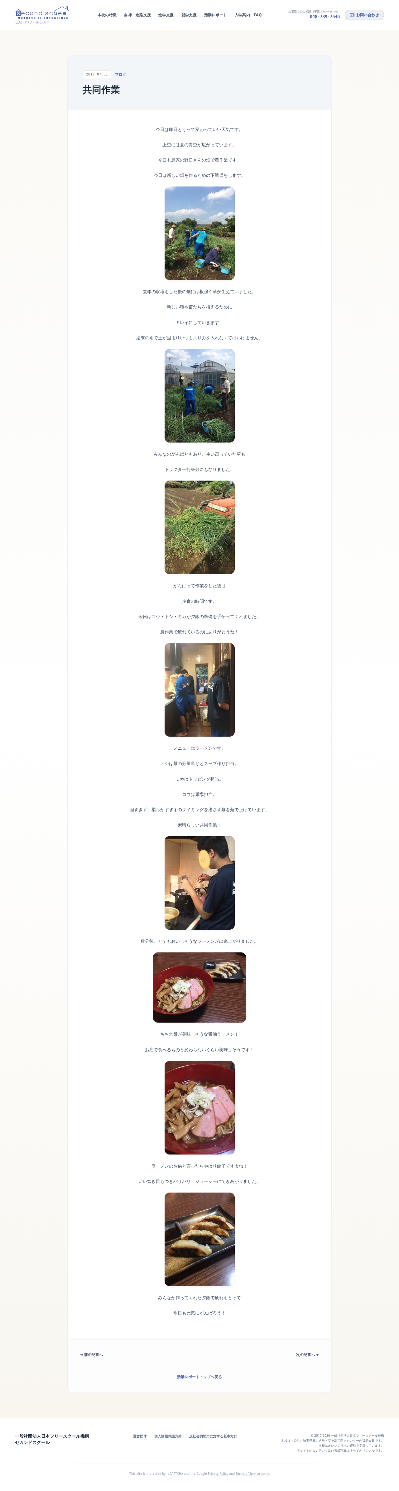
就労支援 (189, 14)
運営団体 (140, 1436)
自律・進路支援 (137, 14)
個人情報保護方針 (168, 1436)
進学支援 (166, 14)
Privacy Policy (218, 1473)
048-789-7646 (325, 16)
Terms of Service (248, 1473)
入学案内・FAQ (248, 14)
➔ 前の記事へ (91, 1354)
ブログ (120, 74)
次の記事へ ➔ (307, 1354)
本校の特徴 (107, 14)
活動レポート (215, 14)
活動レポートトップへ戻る (199, 1376)
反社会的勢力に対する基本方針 (213, 1436)
